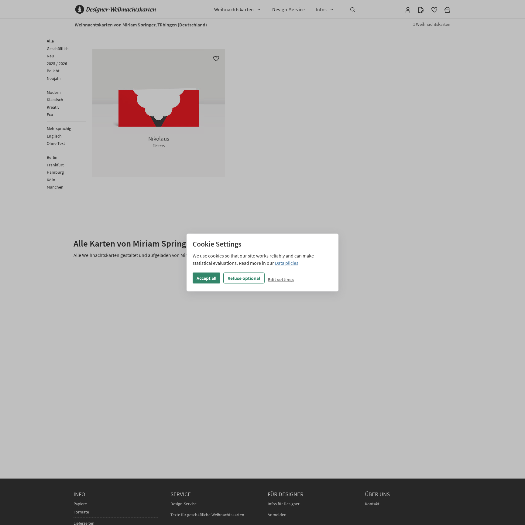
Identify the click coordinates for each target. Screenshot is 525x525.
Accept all (206, 278)
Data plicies (286, 263)
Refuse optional (244, 278)
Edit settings (281, 279)
